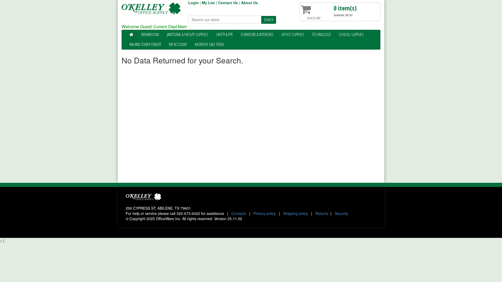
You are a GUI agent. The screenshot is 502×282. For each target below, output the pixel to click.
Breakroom (150, 34)
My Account (178, 44)
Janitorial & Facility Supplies (187, 34)
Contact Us (228, 2)
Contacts (238, 213)
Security (341, 213)
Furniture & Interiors (257, 34)
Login (193, 2)
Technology (321, 34)
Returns (321, 213)
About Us (249, 2)
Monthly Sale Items (209, 44)
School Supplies (351, 34)
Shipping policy (295, 213)
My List (208, 2)
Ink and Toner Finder (145, 44)
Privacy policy (264, 213)
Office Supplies (292, 34)
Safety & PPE (224, 34)
